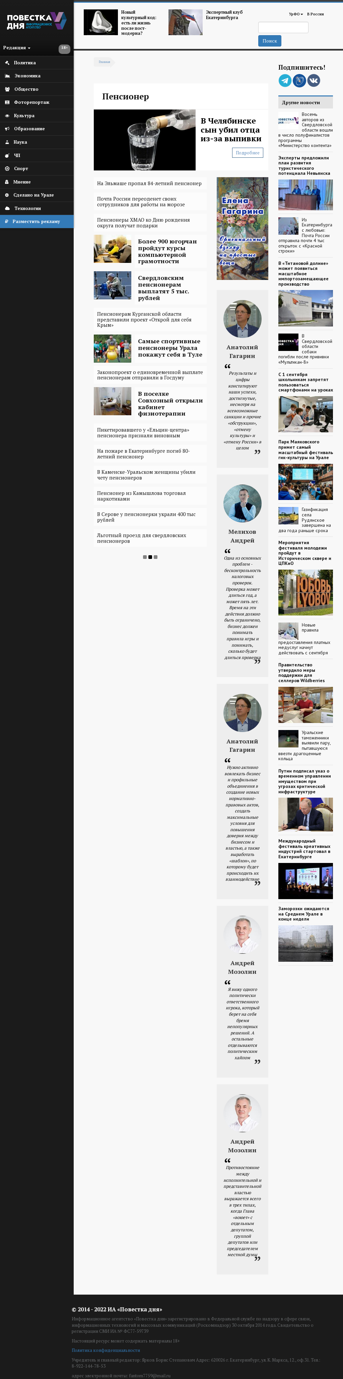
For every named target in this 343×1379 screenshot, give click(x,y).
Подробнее (248, 153)
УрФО (294, 14)
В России (315, 14)
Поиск (270, 41)
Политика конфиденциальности (106, 1350)
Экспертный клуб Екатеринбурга (224, 14)
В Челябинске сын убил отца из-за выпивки (231, 129)
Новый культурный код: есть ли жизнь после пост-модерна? (138, 22)
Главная (104, 62)
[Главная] (37, 28)
